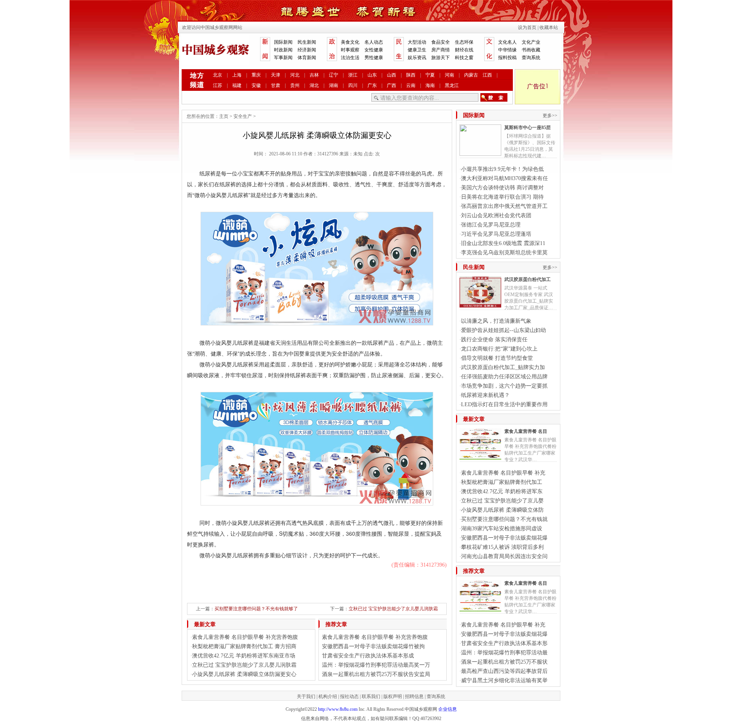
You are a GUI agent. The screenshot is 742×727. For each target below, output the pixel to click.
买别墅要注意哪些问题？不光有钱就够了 (256, 608)
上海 (237, 75)
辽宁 (333, 75)
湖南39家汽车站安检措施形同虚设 (501, 528)
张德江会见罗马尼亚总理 (491, 225)
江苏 (217, 85)
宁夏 (430, 75)
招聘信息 (414, 696)
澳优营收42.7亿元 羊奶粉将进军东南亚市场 (243, 656)
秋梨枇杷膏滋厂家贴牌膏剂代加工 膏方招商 (244, 646)
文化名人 (507, 42)
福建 (237, 85)
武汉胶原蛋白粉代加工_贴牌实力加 (503, 367)
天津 (275, 75)
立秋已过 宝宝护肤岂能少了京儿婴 (502, 501)
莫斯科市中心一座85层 (527, 127)
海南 (430, 85)
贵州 (295, 85)
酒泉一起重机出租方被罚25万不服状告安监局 (376, 674)
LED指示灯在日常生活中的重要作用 (504, 404)
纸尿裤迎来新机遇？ (485, 395)
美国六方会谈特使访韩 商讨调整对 (502, 188)
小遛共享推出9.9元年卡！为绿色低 (502, 169)
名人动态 (373, 42)
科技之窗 (464, 57)
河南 (449, 75)
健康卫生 (417, 50)
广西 (391, 85)
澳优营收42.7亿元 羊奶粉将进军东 (502, 491)
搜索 (493, 97)
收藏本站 (548, 27)
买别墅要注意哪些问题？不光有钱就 (504, 519)
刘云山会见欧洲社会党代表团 (496, 215)
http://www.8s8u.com (337, 709)
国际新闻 (283, 42)
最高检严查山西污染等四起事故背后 (504, 671)
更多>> (550, 115)
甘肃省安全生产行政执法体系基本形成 (368, 656)
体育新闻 (307, 57)
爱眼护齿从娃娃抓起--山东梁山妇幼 (503, 330)
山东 (372, 75)
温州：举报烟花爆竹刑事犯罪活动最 (504, 652)
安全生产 (242, 116)
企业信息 (447, 709)
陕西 (410, 75)
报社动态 (349, 696)
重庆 (256, 75)
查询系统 (531, 57)
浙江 (352, 75)
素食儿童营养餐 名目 (525, 431)
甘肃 (275, 85)
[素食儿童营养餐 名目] (480, 456)
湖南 (333, 85)
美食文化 (350, 42)
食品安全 (440, 42)
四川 (352, 85)
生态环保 (464, 42)
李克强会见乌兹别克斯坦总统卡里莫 (504, 252)
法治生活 (350, 57)
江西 (487, 75)
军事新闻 (283, 57)
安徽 (256, 85)
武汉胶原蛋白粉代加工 (527, 279)
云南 (410, 85)
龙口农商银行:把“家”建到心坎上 (499, 349)
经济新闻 (307, 50)
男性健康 (373, 57)
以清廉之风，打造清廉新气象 (496, 321)
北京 (217, 75)
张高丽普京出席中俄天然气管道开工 (504, 206)
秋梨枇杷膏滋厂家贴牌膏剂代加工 (501, 482)
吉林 (314, 75)
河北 (295, 75)
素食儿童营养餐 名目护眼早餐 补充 (503, 473)
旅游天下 (440, 57)
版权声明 (392, 696)
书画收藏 (531, 50)
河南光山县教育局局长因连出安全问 (504, 556)
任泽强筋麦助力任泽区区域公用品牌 (504, 377)
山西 (391, 75)
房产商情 (440, 50)
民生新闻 (307, 42)
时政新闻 (283, 50)
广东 (372, 85)
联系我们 (371, 696)
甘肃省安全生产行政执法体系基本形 (504, 643)
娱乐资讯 (417, 57)
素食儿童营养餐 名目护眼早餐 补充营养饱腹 (245, 637)
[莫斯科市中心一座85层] (480, 152)
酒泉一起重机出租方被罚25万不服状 (504, 662)
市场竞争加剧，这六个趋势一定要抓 (504, 386)
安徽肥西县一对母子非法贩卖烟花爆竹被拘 (373, 646)
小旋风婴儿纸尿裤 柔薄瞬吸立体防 (502, 510)
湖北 (314, 85)
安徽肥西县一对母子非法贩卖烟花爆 (504, 538)
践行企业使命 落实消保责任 (494, 339)
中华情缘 (507, 50)
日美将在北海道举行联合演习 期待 (502, 197)
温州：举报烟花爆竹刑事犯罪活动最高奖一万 (376, 665)
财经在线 (464, 50)
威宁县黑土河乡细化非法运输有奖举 (504, 680)
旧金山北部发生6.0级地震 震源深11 (503, 243)
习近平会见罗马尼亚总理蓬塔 (496, 234)
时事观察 (350, 50)
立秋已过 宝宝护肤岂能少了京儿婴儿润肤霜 (393, 608)
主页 (223, 116)
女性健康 (373, 50)
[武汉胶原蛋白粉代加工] (480, 304)
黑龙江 (452, 85)
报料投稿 (507, 57)
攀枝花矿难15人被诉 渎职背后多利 (502, 547)
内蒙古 (471, 75)
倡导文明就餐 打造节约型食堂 (497, 358)
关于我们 (306, 696)
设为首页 (527, 27)
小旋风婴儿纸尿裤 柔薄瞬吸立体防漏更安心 (244, 674)
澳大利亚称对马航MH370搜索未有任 (504, 178)
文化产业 (531, 42)
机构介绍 (327, 696)
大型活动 (417, 42)
